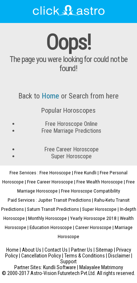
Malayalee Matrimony (101, 267)
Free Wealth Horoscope (99, 182)
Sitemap (104, 250)
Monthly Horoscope (47, 218)
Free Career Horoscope (71, 149)
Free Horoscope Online (71, 123)
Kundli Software (59, 267)
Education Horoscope (51, 227)
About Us (31, 250)
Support (68, 261)
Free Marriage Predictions (71, 130)
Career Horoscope (93, 227)
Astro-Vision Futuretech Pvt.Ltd (62, 273)
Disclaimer (119, 256)
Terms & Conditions (84, 256)
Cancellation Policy (41, 256)
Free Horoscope (55, 172)
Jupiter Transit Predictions (64, 200)
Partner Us (81, 250)
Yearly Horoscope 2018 (93, 218)
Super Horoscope (71, 156)
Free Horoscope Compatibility (90, 191)
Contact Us (56, 250)
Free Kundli (85, 172)
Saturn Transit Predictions (53, 209)
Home (50, 96)
